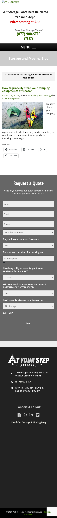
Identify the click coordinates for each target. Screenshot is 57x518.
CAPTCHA (8, 313)
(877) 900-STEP (28, 34)
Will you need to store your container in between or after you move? (25, 285)
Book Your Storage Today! (29, 30)
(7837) (28, 38)
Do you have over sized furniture (21, 239)
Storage (48, 95)
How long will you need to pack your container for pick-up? (23, 269)
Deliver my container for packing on (23, 252)
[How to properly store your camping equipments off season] (22, 115)
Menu (25, 47)
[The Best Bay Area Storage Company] (28, 1)
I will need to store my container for (23, 300)
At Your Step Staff (11, 98)
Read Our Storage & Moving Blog (28, 422)
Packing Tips (37, 95)
